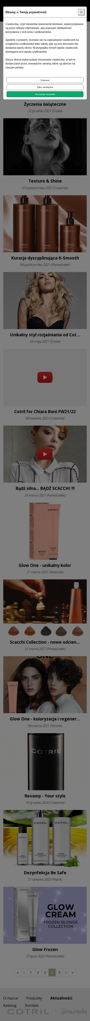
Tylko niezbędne (45, 87)
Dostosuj (45, 80)
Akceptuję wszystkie (45, 94)
